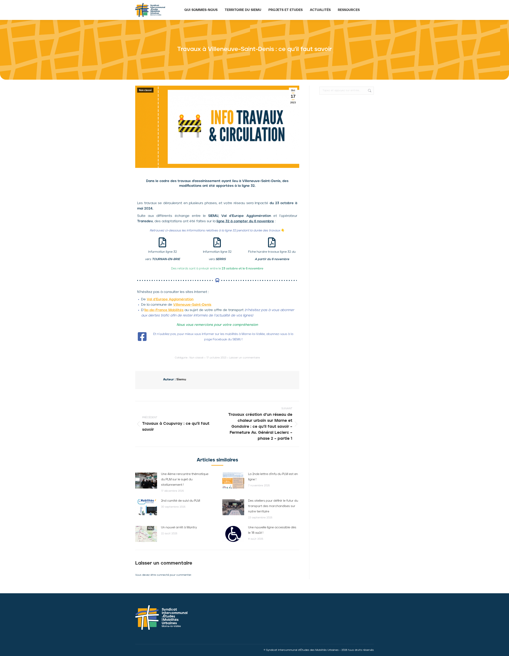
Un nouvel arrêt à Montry (179, 527)
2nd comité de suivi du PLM (180, 500)
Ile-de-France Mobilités (164, 310)
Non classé (145, 90)
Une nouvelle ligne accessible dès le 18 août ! (272, 530)
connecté (163, 575)
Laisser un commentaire (244, 357)
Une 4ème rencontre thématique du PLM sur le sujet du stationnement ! (184, 480)
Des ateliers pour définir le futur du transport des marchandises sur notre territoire (273, 506)
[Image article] (146, 481)
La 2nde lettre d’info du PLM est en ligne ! (273, 477)
